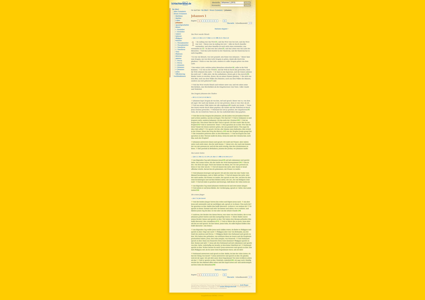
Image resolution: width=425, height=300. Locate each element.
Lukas (178, 20)
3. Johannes (180, 69)
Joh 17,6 (195, 198)
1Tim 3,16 (226, 38)
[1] (216, 42)
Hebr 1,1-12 (211, 38)
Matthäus (179, 16)
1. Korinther (180, 29)
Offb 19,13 (219, 38)
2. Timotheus (180, 49)
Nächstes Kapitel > (221, 29)
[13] (223, 160)
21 (225, 21)
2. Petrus (179, 63)
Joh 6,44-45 (202, 198)
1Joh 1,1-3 (196, 38)
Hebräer (179, 56)
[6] (248, 74)
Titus (177, 52)
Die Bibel (175, 9)
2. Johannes (180, 67)
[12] (224, 131)
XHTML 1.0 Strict (217, 295)
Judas (178, 72)
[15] (197, 190)
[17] (217, 221)
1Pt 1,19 (209, 157)
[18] (232, 260)
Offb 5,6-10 (222, 157)
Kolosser (179, 40)
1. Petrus (179, 61)
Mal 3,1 (209, 97)
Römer (178, 27)
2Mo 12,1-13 (202, 157)
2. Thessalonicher (182, 45)
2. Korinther (180, 32)
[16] (239, 211)
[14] (240, 162)
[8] (230, 105)
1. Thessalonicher (182, 43)
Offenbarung (180, 74)
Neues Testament (180, 14)
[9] (249, 109)
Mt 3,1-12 (196, 97)
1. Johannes (180, 65)
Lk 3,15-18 (202, 97)
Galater (178, 34)
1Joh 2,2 (195, 157)
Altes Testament (180, 11)
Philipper (179, 38)
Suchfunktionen (180, 76)
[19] (213, 265)
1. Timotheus (180, 47)
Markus (178, 18)
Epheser (179, 36)
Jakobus (178, 58)
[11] (198, 124)
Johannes (179, 23)
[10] (238, 120)
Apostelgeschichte (182, 25)
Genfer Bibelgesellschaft (228, 286)
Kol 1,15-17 (203, 38)
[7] (212, 81)
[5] (216, 69)
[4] (233, 67)
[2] (203, 48)
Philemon (179, 54)
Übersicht (230, 23)
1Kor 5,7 (215, 157)
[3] (223, 48)
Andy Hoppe (244, 285)
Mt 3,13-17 (229, 157)
